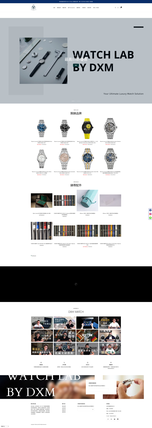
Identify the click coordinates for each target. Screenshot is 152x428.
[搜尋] (115, 7)
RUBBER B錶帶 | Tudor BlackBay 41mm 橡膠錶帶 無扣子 (41, 243)
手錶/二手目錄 (96, 7)
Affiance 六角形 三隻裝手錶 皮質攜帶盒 (87, 213)
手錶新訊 (84, 7)
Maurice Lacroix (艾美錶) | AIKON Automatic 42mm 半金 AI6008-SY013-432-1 (87, 172)
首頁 (54, 7)
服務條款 (64, 411)
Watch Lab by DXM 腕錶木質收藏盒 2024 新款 (41, 213)
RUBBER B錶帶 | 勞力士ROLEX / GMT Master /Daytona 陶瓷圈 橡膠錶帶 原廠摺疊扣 (64, 244)
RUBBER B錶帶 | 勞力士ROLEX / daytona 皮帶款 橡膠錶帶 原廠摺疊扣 (64, 214)
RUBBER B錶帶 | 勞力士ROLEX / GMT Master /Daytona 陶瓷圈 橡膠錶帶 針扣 (110, 244)
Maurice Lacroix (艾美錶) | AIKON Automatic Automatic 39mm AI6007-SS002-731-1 (64, 172)
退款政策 (64, 408)
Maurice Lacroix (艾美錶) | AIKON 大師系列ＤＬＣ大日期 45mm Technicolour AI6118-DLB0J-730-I (87, 142)
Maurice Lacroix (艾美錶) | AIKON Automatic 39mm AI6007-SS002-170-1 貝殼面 (41, 172)
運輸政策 (64, 410)
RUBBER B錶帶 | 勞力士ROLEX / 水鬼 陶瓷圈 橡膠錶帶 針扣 (87, 244)
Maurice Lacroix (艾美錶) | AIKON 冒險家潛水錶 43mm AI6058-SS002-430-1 (41, 142)
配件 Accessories (71, 7)
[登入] (118, 7)
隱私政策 (64, 406)
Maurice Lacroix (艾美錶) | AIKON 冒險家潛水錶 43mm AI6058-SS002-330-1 (64, 142)
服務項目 (78, 7)
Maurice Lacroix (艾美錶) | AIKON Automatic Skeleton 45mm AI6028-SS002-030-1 (110, 142)
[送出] (92, 409)
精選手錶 (64, 7)
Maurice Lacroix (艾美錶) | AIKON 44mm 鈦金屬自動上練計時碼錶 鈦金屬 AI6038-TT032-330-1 (110, 172)
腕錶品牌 (59, 7)
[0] (120, 7)
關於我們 (89, 7)
